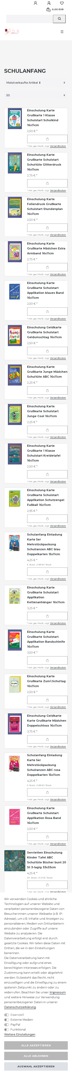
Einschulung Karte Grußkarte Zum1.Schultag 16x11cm (46, 681)
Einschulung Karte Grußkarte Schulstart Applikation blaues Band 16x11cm (45, 290)
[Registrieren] (49, 3)
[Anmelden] (36, 3)
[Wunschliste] (62, 3)
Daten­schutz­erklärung (20, 1007)
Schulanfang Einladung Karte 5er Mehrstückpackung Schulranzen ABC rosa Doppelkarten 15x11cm (44, 765)
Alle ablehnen (36, 1056)
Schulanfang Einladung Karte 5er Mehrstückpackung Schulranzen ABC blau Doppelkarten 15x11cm (44, 544)
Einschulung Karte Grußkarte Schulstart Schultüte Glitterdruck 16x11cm (44, 162)
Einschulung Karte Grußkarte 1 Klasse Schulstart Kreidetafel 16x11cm (43, 453)
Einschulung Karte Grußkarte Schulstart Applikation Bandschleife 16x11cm (46, 639)
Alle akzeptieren (36, 1045)
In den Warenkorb (47, 139)
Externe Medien (21, 1019)
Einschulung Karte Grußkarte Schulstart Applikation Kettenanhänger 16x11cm (46, 595)
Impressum (57, 992)
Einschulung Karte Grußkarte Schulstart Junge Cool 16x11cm (43, 411)
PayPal (15, 1024)
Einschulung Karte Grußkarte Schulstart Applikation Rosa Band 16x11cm (44, 816)
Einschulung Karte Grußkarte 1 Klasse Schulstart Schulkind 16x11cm (42, 118)
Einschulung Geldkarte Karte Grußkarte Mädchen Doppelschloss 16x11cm (46, 720)
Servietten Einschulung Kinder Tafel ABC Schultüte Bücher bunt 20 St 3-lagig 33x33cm (46, 860)
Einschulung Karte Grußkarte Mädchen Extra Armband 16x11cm (46, 248)
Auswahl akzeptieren (36, 1066)
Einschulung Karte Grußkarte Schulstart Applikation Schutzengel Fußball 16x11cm (45, 498)
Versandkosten (58, 146)
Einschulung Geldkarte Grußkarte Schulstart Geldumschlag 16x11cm (44, 332)
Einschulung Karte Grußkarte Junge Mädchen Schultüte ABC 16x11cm (47, 371)
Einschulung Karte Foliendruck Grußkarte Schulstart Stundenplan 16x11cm (45, 207)
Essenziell (17, 1014)
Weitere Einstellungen (19, 1034)
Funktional (18, 1029)
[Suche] (59, 19)
